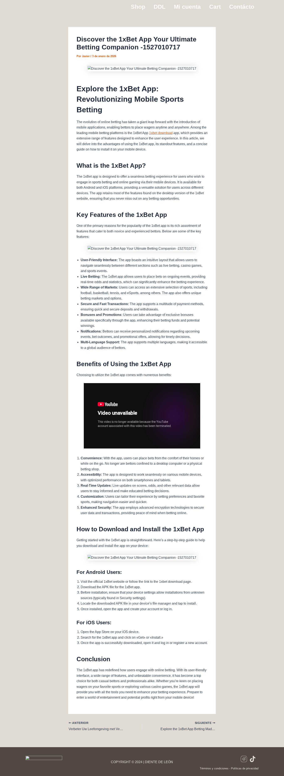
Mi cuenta (187, 7)
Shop (138, 7)
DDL (159, 7)
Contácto (241, 7)
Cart (215, 7)
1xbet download (161, 133)
